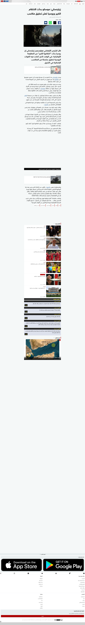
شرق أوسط (83, 596)
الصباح (41, 604)
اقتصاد (83, 604)
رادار (41, 600)
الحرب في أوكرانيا (36, 205)
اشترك (42, 616)
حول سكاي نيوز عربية (81, 580)
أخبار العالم (57, 338)
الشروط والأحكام (82, 584)
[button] (59, 22)
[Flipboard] (70, 573)
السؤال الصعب (40, 598)
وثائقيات (41, 608)
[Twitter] (28, 573)
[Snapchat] (56, 573)
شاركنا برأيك (83, 591)
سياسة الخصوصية (82, 586)
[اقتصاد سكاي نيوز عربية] (7, 1)
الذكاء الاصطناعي (82, 602)
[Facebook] (0, 573)
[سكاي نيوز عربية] (79, 1)
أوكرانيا (56, 79)
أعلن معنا (83, 589)
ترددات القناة (40, 582)
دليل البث (41, 586)
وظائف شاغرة (82, 588)
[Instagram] (14, 573)
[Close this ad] (0, 621)
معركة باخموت (43, 205)
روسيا (59, 205)
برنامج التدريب (82, 582)
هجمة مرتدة (40, 602)
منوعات (83, 606)
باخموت (46, 104)
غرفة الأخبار (40, 596)
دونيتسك (42, 88)
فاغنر (25, 95)
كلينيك (41, 606)
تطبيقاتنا (41, 578)
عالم (84, 598)
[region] (42, 624)
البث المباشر (40, 584)
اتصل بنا (83, 578)
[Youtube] (42, 573)
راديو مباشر (40, 580)
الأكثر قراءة (57, 224)
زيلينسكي (55, 77)
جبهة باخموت (48, 205)
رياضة (84, 600)
